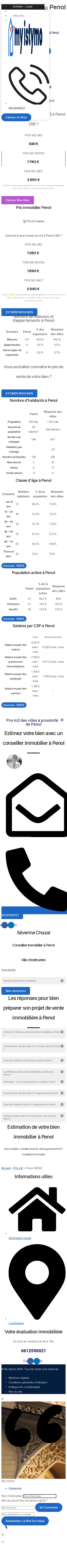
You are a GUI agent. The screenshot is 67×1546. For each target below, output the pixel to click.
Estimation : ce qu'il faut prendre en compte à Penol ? (30, 1082)
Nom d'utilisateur (12, 1496)
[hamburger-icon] (46, 8)
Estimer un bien (22, 11)
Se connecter (48, 1507)
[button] (33, 722)
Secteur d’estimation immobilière (20, 981)
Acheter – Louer (23, 6)
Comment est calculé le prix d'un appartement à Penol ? (31, 1093)
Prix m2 (18, 1168)
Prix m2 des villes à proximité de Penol (32, 722)
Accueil (6, 1168)
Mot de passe (10, 1500)
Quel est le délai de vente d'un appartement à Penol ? (30, 1104)
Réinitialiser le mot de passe (25, 1521)
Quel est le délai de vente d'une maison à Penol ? (28, 1060)
